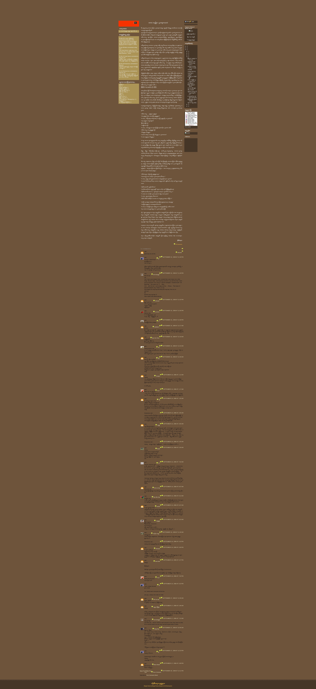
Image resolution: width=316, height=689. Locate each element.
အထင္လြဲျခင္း (191, 83)
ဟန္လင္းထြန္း (156, 607)
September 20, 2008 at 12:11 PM (173, 670)
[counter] (187, 133)
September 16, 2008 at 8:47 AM (173, 505)
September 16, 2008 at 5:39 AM (173, 447)
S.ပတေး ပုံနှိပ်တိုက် (129, 38)
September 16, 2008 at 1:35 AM (173, 398)
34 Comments (179, 244)
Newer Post (142, 671)
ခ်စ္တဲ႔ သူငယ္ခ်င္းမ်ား (123, 90)
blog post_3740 (130, 40)
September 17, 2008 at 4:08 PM (173, 663)
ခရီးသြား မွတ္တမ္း (123, 89)
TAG (120, 86)
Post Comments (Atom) (152, 675)
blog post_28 (122, 72)
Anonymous (127, 63)
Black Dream (157, 664)
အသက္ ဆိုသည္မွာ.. (192, 88)
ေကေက (157, 312)
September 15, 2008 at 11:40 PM (173, 273)
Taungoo (158, 376)
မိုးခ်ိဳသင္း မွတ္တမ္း (158, 683)
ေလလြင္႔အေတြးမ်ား (124, 102)
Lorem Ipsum (128, 56)
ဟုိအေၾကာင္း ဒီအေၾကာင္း (127, 99)
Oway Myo (156, 629)
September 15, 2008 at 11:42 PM (173, 299)
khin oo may (157, 488)
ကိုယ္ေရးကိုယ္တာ (123, 87)
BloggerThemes (155, 685)
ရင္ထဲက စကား (122, 96)
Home (146, 671)
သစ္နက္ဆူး (158, 521)
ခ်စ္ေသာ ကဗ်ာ (122, 91)
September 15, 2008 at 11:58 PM (173, 320)
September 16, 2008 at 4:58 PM (173, 547)
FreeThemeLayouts (168, 685)
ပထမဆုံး (190, 69)
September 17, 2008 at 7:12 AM (173, 618)
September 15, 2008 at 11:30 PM (173, 257)
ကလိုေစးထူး (156, 533)
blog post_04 (122, 57)
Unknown (179, 252)
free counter (188, 126)
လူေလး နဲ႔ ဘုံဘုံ (192, 102)
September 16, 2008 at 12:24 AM (173, 346)
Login (192, 21)
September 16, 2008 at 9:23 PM (173, 583)
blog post (121, 65)
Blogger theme (147, 685)
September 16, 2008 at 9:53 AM (173, 519)
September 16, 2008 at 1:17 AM (173, 389)
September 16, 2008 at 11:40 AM (173, 532)
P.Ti (159, 463)
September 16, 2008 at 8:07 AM (173, 486)
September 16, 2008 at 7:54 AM (173, 462)
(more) (135, 44)
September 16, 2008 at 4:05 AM (173, 423)
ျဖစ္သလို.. (190, 74)
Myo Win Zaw (156, 497)
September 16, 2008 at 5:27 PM (173, 560)
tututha (158, 506)
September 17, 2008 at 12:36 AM (173, 598)
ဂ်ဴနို (158, 358)
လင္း (158, 390)
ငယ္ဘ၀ (120, 93)
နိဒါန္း (120, 94)
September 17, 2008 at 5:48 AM (173, 605)
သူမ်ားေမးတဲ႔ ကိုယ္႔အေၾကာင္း (192, 93)
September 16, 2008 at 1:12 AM (173, 374)
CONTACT (156, 327)
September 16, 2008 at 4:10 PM (173, 541)
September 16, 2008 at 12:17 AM (173, 325)
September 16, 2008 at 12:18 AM (173, 336)
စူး (158, 258)
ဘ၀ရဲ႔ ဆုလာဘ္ (192, 71)
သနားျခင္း (191, 73)
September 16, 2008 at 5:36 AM (173, 441)
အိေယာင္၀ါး (191, 89)
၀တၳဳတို (120, 84)
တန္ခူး (158, 425)
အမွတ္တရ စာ (122, 100)
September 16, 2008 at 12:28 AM (173, 357)
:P (158, 321)
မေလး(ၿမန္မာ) (156, 274)
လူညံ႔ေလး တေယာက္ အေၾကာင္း (191, 63)
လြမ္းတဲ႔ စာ (122, 97)
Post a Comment (157, 672)
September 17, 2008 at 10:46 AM (173, 627)
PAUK (158, 448)
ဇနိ (158, 347)
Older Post (148, 671)
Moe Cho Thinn (155, 338)
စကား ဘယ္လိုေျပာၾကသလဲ (158, 23)
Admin (125, 47)
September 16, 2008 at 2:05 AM (173, 412)
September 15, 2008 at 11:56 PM (173, 310)
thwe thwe (157, 561)
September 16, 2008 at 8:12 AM (173, 495)
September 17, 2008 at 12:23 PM (173, 650)
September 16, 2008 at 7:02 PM (173, 576)
